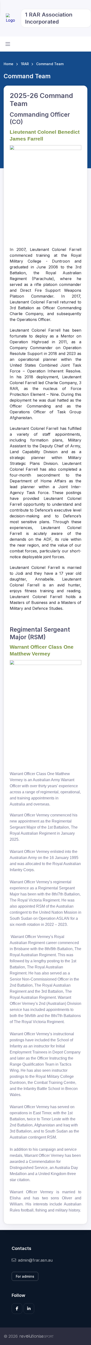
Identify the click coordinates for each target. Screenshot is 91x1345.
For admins (25, 1276)
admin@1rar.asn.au (35, 1260)
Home (8, 64)
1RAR (25, 64)
